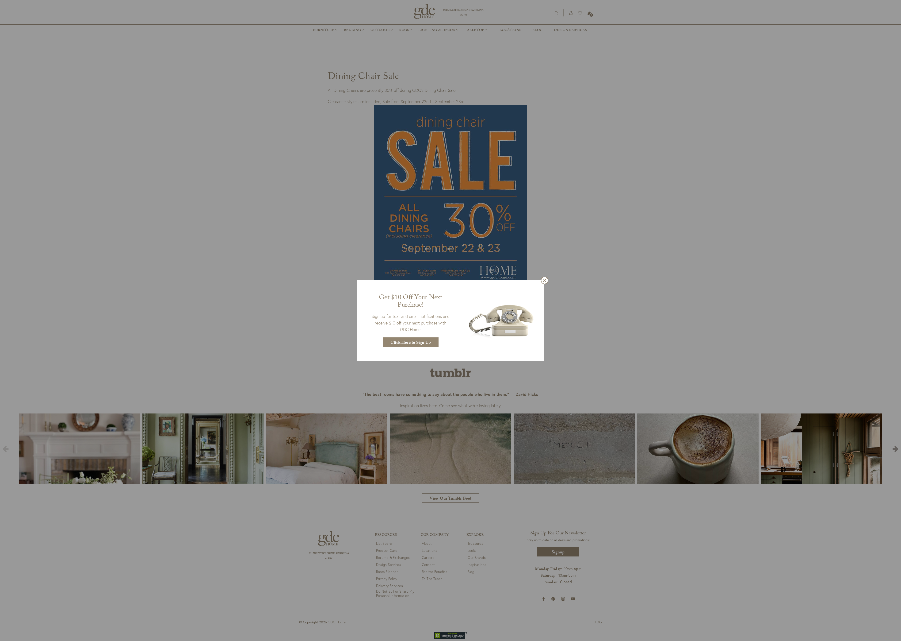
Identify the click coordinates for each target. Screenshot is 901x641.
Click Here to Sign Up (410, 343)
